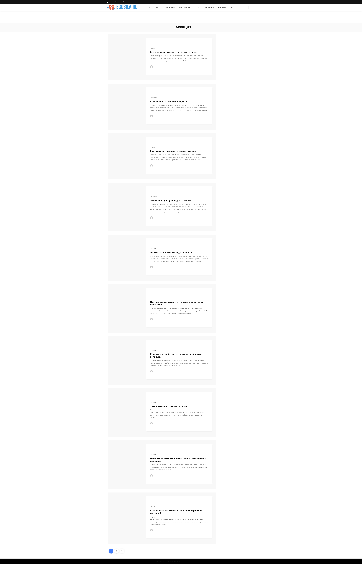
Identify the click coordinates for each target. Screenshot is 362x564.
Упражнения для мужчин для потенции (170, 200)
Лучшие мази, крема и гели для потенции (171, 252)
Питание (197, 7)
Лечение (234, 7)
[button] (250, 7)
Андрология (153, 7)
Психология (222, 7)
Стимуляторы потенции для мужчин (169, 101)
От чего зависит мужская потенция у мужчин (173, 52)
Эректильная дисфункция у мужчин (168, 406)
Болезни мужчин (168, 7)
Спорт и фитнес (184, 7)
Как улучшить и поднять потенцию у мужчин (173, 151)
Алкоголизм (209, 7)
